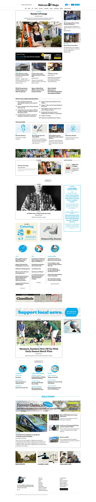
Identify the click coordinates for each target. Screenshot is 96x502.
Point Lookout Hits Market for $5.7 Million (51, 102)
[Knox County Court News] (72, 38)
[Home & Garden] (55, 250)
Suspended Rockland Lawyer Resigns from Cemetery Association (51, 113)
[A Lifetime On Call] (55, 67)
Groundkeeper (18, 387)
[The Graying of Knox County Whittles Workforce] (72, 15)
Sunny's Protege (39, 14)
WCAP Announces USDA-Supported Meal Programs (22, 90)
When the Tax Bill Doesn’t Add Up (51, 118)
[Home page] (48, 4)
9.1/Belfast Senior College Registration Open (39, 214)
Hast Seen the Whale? (37, 273)
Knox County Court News (71, 45)
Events (39, 185)
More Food (22, 289)
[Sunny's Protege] (39, 34)
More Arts (38, 283)
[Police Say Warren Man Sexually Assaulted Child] (23, 67)
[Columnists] (39, 370)
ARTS (33, 257)
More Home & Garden (55, 285)
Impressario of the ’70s (22, 389)
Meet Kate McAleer (21, 135)
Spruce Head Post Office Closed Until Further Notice (38, 90)
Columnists (19, 374)
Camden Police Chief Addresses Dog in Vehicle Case (38, 75)
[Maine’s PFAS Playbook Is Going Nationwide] (54, 419)
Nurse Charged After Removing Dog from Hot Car (28, 107)
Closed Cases (43, 465)
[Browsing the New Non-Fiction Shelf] (39, 128)
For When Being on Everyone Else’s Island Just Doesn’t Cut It (54, 271)
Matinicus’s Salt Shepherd (23, 270)
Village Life (39, 11)
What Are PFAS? (64, 438)
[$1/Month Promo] (39, 56)
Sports (39, 320)
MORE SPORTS (38, 362)
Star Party (18, 378)
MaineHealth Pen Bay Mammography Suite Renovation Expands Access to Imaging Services (72, 220)
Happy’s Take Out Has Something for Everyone (51, 106)
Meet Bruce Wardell (71, 135)
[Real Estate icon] (26, 458)
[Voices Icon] (23, 370)
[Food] (23, 250)
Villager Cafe (65, 465)
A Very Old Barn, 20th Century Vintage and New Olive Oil (55, 266)
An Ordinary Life (36, 270)
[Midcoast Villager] (68, 168)
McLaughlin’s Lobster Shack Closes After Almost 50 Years (51, 109)
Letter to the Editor (52, 381)
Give (66, 4)
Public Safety (66, 43)
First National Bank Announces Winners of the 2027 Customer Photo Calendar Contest (72, 200)
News (65, 21)
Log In (73, 4)
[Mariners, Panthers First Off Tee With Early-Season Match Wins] (39, 334)
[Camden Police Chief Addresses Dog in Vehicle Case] (39, 67)
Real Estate (20, 465)
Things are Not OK (53, 378)
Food (17, 257)
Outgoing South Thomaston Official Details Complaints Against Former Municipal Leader (28, 111)
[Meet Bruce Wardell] (73, 128)
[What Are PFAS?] (54, 441)
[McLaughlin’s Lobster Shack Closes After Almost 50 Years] (56, 128)
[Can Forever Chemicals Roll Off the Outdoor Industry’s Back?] (54, 429)
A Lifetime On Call (53, 73)
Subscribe (77, 4)
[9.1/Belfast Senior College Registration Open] (39, 199)
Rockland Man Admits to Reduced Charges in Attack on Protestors (27, 115)
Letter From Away (19, 381)
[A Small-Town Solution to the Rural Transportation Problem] (31, 424)
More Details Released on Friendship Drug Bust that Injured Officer (27, 103)
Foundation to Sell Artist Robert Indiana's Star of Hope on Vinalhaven (38, 261)
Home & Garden (52, 257)
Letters (50, 374)
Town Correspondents (38, 374)
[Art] (39, 250)
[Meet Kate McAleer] (23, 128)
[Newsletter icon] (70, 458)
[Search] (69, 5)
